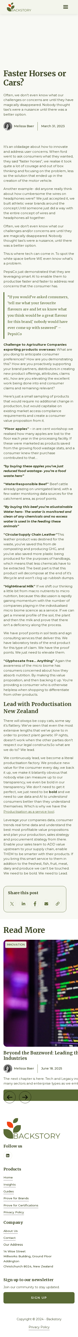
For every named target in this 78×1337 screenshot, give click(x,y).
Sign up (39, 1298)
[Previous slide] (9, 1097)
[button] (65, 7)
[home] (19, 7)
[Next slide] (25, 1097)
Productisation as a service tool (28, 812)
